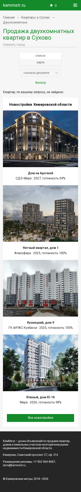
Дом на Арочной (40, 173)
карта (40, 62)
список (40, 55)
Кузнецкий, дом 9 (40, 322)
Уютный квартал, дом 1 (41, 248)
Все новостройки (40, 418)
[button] (40, 72)
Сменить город (14, 44)
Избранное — (56, 5)
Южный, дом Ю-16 (40, 397)
